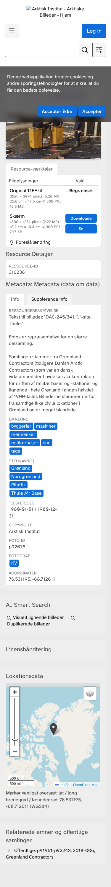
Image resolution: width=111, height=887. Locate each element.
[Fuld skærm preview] (53, 126)
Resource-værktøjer (32, 169)
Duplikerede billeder (28, 624)
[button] (53, 729)
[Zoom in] (14, 692)
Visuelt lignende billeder (38, 617)
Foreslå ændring (33, 242)
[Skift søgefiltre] (99, 50)
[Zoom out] (14, 751)
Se (81, 228)
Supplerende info (49, 299)
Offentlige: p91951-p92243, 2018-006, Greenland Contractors (50, 853)
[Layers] (89, 693)
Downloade (81, 218)
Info (15, 299)
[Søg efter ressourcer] (84, 49)
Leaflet (64, 784)
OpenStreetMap (86, 784)
